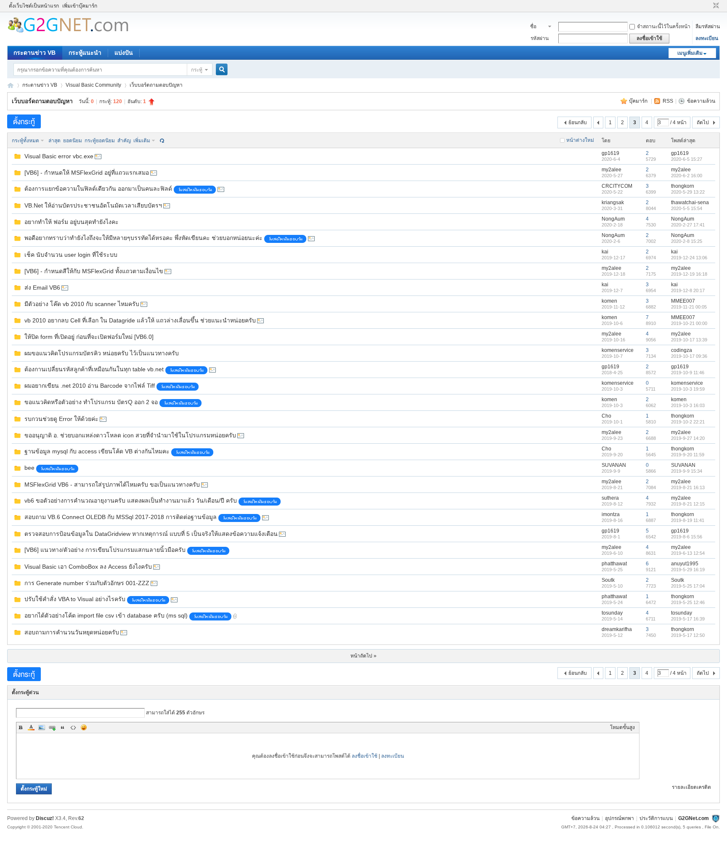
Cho (606, 416)
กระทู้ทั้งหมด (25, 141)
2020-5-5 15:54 (686, 208)
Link (52, 727)
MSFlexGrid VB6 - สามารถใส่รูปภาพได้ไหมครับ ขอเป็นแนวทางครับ (112, 484)
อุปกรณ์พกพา (619, 818)
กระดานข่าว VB (34, 52)
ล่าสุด (54, 141)
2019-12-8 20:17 (688, 290)
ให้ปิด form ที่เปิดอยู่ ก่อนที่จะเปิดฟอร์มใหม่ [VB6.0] (89, 336)
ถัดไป (703, 122)
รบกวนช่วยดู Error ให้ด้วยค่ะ (61, 418)
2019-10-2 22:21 (688, 421)
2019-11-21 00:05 (689, 306)
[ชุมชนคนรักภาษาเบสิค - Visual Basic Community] (67, 32)
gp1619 (610, 153)
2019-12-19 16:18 (689, 274)
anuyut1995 (684, 564)
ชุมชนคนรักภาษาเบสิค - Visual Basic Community (10, 85)
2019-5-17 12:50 (688, 635)
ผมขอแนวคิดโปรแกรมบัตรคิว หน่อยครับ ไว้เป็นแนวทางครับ (101, 353)
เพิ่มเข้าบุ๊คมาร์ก (79, 6)
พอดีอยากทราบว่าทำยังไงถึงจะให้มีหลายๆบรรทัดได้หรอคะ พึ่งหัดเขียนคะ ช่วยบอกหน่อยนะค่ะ (143, 237)
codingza (681, 350)
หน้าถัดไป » (363, 656)
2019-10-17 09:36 (689, 356)
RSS (668, 101)
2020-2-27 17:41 (688, 224)
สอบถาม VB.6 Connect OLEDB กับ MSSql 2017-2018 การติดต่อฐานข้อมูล (120, 517)
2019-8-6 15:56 (686, 536)
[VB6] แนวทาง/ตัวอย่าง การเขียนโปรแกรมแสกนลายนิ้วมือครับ (105, 549)
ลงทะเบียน (706, 38)
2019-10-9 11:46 (687, 372)
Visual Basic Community (93, 85)
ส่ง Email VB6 (42, 287)
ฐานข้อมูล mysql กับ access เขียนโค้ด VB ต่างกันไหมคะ (97, 451)
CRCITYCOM (617, 186)
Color (31, 727)
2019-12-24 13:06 (689, 257)
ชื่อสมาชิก (538, 27)
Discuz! (45, 818)
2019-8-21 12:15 (688, 503)
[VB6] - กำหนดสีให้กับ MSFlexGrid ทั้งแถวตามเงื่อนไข (93, 271)
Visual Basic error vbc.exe (58, 156)
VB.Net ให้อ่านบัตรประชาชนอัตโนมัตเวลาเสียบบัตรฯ (93, 205)
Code (73, 727)
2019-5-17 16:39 (688, 618)
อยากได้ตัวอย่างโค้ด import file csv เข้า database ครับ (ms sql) (106, 615)
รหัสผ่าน (540, 38)
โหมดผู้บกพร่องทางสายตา (708, 6)
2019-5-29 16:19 (688, 569)
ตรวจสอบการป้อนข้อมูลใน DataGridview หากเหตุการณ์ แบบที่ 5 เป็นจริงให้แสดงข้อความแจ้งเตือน (151, 533)
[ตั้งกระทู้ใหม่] (24, 121)
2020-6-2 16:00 (686, 175)
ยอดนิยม (72, 141)
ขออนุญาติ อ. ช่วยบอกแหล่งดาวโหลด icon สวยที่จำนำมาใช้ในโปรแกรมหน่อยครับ (130, 435)
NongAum (613, 219)
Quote (62, 727)
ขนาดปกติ (715, 6)
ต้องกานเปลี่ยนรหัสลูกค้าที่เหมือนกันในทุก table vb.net (94, 369)
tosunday (612, 613)
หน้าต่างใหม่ (580, 140)
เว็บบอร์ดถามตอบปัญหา (156, 85)
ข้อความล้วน (701, 101)
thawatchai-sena (690, 202)
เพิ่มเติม (141, 141)
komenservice (618, 350)
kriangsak (613, 202)
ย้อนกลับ (577, 122)
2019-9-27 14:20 (688, 438)
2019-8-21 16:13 (688, 487)
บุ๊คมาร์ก (639, 101)
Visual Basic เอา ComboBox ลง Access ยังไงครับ (88, 566)
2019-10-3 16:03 (688, 405)
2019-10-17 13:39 (689, 339)
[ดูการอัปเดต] (161, 141)
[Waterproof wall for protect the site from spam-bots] (715, 818)
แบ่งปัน (123, 52)
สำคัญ (124, 141)
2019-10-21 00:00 (689, 323)
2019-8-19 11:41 (687, 520)
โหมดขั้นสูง (622, 727)
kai (605, 252)
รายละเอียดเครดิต (691, 787)
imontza (611, 514)
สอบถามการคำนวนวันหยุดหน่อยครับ (71, 632)
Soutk (608, 580)
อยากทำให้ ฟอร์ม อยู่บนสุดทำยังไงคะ (71, 221)
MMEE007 (683, 301)
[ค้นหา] (223, 70)
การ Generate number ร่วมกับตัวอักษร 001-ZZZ (86, 583)
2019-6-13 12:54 (688, 553)
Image (41, 727)
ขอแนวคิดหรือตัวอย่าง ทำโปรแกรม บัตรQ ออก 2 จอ (91, 402)
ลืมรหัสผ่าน (707, 26)
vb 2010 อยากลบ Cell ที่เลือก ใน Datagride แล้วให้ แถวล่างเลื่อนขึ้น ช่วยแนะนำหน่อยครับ (140, 320)
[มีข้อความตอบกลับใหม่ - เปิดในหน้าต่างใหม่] (17, 158)
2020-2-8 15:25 (686, 241)
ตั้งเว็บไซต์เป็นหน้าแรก (34, 6)
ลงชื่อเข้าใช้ (364, 756)
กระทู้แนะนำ (85, 52)
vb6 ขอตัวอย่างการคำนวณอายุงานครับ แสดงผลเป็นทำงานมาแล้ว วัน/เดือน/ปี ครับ (130, 500)
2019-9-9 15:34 (686, 471)
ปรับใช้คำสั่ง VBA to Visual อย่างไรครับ (74, 599)
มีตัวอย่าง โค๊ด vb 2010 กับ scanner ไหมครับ (81, 304)
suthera (610, 498)
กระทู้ (196, 70)
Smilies (84, 727)
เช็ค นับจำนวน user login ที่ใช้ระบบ (70, 254)
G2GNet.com (693, 818)
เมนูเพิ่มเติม (690, 53)
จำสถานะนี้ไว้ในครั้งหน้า (663, 26)
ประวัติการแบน (656, 818)
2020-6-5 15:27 (686, 159)
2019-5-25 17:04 (688, 585)
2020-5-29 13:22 (688, 191)
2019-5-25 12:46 (688, 602)
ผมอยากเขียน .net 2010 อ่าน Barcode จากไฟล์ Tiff (89, 385)
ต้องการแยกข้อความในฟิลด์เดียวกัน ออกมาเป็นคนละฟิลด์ (98, 188)
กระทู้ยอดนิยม (100, 141)
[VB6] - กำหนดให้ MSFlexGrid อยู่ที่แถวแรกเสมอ (86, 172)
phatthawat (614, 564)
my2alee (611, 170)
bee (29, 467)
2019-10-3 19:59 (688, 388)
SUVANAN (614, 465)
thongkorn (682, 186)
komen (609, 301)
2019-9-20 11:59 (687, 454)
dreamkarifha (617, 629)
